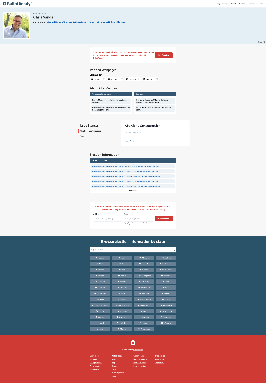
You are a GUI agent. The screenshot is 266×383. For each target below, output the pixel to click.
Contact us (138, 349)
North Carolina (144, 299)
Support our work (256, 4)
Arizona (100, 270)
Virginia (166, 299)
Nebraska (144, 264)
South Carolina (166, 264)
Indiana (122, 264)
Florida (100, 311)
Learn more (136, 133)
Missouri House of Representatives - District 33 (109, 171)
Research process (118, 373)
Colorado (100, 287)
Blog (113, 363)
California (100, 281)
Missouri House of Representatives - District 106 (70, 22)
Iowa (122, 270)
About (233, 4)
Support (114, 376)
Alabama (100, 258)
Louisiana (122, 287)
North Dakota (144, 305)
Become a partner (139, 366)
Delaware (100, 299)
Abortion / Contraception (90, 131)
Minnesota (122, 317)
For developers (95, 369)
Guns (82, 136)
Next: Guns (129, 141)
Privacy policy (160, 359)
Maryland (122, 299)
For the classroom (139, 363)
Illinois (122, 258)
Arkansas (100, 276)
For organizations (96, 363)
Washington (166, 305)
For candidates (95, 366)
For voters (93, 359)
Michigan (122, 311)
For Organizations (221, 4)
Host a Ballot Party (140, 359)
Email (126, 214)
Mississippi (122, 323)
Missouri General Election (144, 176)
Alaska (100, 264)
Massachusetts (122, 305)
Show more (133, 190)
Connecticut (100, 293)
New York (144, 293)
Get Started (163, 55)
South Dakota (166, 270)
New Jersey (144, 281)
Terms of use (159, 363)
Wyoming (166, 323)
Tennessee (166, 276)
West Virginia (166, 311)
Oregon (144, 323)
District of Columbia (100, 305)
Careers (114, 366)
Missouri (122, 329)
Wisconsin (166, 317)
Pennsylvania (144, 329)
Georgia (100, 317)
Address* (97, 214)
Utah (166, 287)
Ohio (144, 311)
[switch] (261, 42)
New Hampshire (144, 276)
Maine (122, 293)
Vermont (166, 293)
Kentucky (122, 281)
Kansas (122, 276)
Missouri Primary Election (144, 166)
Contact (242, 4)
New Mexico (144, 287)
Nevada (144, 270)
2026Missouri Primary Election (110, 22)
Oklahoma (144, 317)
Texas (166, 281)
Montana (144, 258)
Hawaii (100, 323)
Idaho (100, 329)
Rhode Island (166, 258)
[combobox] (107, 219)
